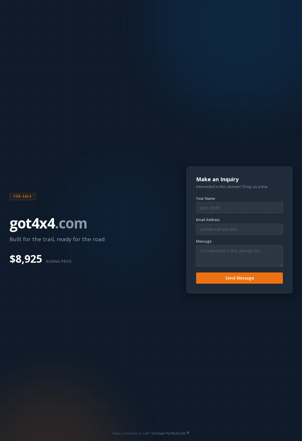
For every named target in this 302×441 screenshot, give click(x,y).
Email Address (208, 220)
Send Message (239, 278)
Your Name (205, 199)
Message (203, 241)
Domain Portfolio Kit (169, 433)
